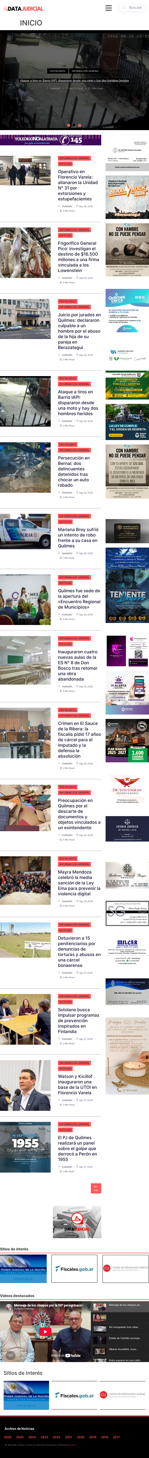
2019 (92, 1437)
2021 (68, 1437)
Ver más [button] (95, 1188)
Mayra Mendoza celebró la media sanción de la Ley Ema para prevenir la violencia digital (79, 882)
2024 (32, 1437)
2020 (80, 1437)
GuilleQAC (55, 88)
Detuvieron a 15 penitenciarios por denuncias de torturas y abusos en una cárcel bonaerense (79, 951)
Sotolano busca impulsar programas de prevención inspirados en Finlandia (78, 1020)
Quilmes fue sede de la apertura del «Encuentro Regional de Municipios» (79, 599)
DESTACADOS (57, 71)
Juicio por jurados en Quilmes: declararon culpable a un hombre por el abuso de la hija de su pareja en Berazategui (79, 331)
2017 (116, 1437)
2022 (56, 1437)
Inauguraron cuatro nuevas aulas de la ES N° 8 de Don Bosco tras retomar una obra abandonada (78, 665)
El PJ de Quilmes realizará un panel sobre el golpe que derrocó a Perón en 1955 (77, 1148)
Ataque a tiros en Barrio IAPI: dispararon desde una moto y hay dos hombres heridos (78, 402)
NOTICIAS (65, 163)
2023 (44, 1437)
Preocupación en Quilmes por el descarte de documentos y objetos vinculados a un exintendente (79, 814)
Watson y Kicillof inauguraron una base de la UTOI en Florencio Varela (77, 1084)
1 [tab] (68, 125)
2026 (7, 1437)
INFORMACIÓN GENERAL (85, 71)
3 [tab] (79, 125)
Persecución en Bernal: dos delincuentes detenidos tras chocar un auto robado (74, 80)
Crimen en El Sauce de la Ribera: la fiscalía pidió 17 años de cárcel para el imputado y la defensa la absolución (79, 740)
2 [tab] (74, 125)
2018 (104, 1437)
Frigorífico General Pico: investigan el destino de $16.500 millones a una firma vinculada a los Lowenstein (78, 257)
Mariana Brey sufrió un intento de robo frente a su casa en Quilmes (78, 537)
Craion (73, 1445)
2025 (20, 1437)
